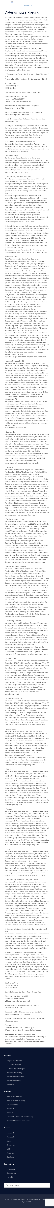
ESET (9, 1149)
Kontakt (10, 1177)
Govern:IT (28, 1202)
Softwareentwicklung (14, 1073)
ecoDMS (10, 1113)
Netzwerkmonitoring (14, 1081)
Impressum (11, 1169)
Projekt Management (14, 1061)
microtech (10, 1109)
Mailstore (10, 1153)
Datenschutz (11, 1173)
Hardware (10, 1085)
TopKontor (10, 1157)
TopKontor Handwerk (14, 1097)
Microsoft (10, 1137)
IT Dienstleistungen (14, 1065)
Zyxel (9, 1141)
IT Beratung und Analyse (16, 1069)
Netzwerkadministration (15, 1077)
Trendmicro (11, 1145)
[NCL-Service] (27, 5)
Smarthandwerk (12, 1105)
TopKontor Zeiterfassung (16, 1101)
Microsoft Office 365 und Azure (18, 1121)
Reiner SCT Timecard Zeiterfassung (20, 1117)
